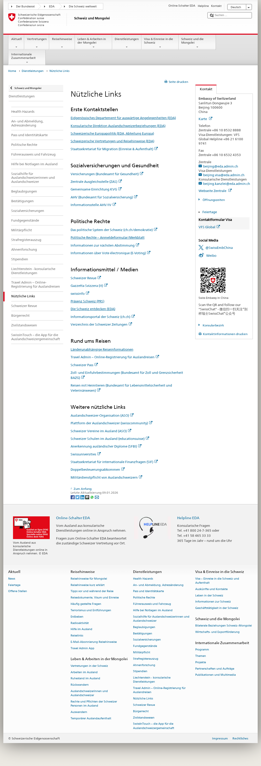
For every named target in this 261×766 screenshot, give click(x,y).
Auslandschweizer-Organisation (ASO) (100, 415)
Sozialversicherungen (147, 640)
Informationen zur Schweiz (213, 602)
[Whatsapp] (92, 497)
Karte (203, 119)
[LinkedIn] (82, 497)
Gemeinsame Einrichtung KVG (94, 189)
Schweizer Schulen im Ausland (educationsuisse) (108, 439)
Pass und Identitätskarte (148, 591)
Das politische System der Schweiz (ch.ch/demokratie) (112, 230)
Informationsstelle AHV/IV (91, 205)
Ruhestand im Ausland (85, 678)
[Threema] (87, 497)
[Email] (97, 497)
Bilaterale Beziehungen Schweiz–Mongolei (223, 626)
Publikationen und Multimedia (215, 675)
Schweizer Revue (83, 278)
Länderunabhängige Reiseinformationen (102, 349)
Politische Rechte (144, 597)
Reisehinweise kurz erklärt (88, 585)
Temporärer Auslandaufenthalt (91, 718)
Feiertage (209, 212)
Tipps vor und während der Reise (92, 591)
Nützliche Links (143, 698)
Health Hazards (143, 578)
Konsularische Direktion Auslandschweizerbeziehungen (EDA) (118, 126)
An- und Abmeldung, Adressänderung (158, 585)
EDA (52, 6)
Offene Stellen (17, 591)
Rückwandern (80, 685)
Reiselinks (77, 635)
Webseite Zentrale (213, 191)
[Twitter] (77, 497)
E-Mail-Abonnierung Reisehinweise (94, 642)
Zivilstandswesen (143, 717)
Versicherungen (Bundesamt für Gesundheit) (105, 174)
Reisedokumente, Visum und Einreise (95, 597)
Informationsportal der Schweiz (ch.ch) (100, 317)
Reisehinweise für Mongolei (89, 578)
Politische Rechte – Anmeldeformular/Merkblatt (108, 237)
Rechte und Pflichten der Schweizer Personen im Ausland (94, 703)
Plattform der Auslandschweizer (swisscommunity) (109, 423)
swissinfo (78, 293)
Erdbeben (77, 616)
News (11, 578)
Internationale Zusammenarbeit (23, 56)
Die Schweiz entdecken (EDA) (93, 309)
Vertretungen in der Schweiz (89, 666)
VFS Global (207, 227)
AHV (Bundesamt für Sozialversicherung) (102, 197)
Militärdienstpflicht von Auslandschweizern (104, 477)
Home (12, 71)
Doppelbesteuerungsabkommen (95, 469)
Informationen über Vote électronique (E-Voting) (108, 253)
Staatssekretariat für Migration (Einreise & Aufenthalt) (112, 149)
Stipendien (140, 671)
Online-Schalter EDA (73, 518)
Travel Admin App (82, 648)
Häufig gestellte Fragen (86, 604)
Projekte (200, 662)
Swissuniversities (83, 454)
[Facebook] (73, 497)
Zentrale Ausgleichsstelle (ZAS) (94, 182)
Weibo (211, 255)
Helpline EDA (188, 518)
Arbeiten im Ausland (84, 672)
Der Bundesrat (25, 6)
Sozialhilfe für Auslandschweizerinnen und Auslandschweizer (161, 618)
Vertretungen (37, 39)
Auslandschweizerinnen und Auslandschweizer (89, 693)
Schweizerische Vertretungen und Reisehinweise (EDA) (112, 141)
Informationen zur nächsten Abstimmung (103, 245)
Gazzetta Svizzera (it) (87, 286)
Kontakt (203, 89)
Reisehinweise (62, 39)
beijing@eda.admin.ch (220, 166)
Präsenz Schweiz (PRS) (87, 301)
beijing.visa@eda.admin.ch (223, 175)
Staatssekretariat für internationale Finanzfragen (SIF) (112, 462)
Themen (200, 656)
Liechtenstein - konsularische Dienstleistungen (152, 680)
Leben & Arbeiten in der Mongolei (91, 40)
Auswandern (79, 712)
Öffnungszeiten (213, 200)
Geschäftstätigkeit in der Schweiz (216, 608)
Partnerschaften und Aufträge (214, 668)
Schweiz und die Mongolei (192, 40)
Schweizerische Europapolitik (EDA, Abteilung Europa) (112, 133)
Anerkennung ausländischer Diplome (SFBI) (104, 446)
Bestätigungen (142, 633)
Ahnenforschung (144, 665)
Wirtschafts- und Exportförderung (217, 632)
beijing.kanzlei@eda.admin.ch (226, 184)
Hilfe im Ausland (81, 629)
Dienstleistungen (127, 39)
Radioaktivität (80, 623)
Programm (202, 650)
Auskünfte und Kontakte (211, 589)
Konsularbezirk (213, 325)
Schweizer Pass (82, 365)
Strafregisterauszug (145, 658)
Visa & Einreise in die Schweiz (158, 40)
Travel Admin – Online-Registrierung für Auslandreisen (112, 357)
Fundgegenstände (145, 646)
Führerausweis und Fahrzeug (152, 604)
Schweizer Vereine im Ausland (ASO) (99, 431)
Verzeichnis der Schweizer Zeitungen (99, 324)
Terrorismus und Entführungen (91, 610)
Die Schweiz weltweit (83, 6)
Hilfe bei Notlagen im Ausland (153, 610)
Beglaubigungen (144, 627)
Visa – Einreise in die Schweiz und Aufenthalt (217, 580)
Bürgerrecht (141, 711)
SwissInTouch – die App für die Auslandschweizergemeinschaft (153, 726)
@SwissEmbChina (219, 248)
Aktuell (16, 39)
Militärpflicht (141, 652)
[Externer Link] (213, 280)
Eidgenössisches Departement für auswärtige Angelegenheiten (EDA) (123, 118)
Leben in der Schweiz (209, 595)
